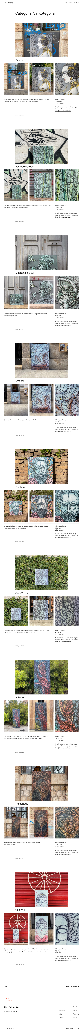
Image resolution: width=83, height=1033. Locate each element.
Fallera (19, 60)
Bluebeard (21, 487)
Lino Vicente (9, 3)
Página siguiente (72, 986)
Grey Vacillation (24, 593)
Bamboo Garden (24, 166)
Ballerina (20, 697)
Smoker (19, 380)
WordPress (76, 1028)
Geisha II (20, 909)
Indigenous (21, 803)
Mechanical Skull (24, 272)
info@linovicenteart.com (63, 111)
